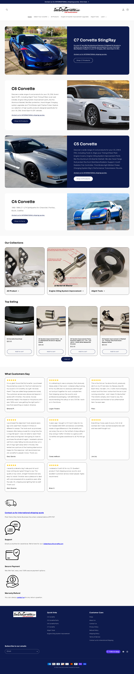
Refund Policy (93, 630)
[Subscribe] (37, 651)
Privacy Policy (93, 627)
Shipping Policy (94, 633)
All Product (12, 291)
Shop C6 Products (21, 121)
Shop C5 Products (83, 179)
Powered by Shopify (74, 667)
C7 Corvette (51, 627)
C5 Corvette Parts (53, 620)
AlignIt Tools (97, 291)
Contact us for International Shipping (101, 640)
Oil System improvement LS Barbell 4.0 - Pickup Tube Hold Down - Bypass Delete (114, 340)
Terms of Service (94, 637)
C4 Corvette (51, 617)
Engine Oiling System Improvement (65, 291)
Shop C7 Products (83, 60)
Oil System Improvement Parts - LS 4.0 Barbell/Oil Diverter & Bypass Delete (50, 340)
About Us (92, 620)
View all (67, 359)
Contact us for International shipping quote (24, 513)
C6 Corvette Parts (53, 623)
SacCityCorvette (63, 667)
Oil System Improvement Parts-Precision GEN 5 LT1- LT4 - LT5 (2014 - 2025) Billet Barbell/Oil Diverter (80, 341)
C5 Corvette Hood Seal (14, 339)
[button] (7, 10)
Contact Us (93, 623)
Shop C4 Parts (19, 221)
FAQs (91, 617)
